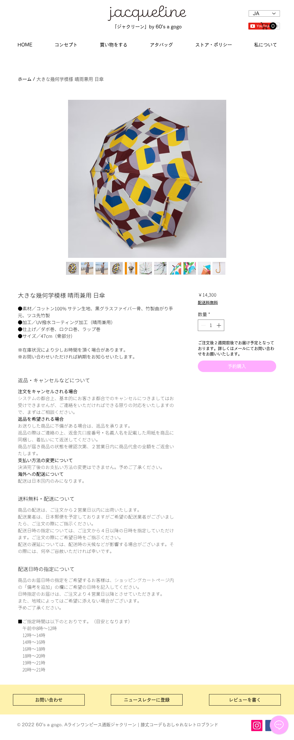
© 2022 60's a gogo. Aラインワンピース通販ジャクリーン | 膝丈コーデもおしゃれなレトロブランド (117, 725)
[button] (269, 26)
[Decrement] (203, 325)
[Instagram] (256, 725)
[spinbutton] (211, 325)
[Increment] (219, 325)
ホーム (25, 79)
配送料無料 (208, 303)
